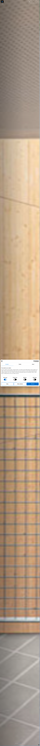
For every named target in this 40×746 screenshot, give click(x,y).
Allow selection (20, 383)
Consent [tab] (6, 364)
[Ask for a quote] (35, 1)
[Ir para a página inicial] (2, 2)
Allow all (32, 383)
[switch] (15, 379)
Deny (7, 383)
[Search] (32, 1)
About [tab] (33, 364)
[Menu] (37, 1)
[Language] (29, 1)
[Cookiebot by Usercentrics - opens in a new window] (34, 361)
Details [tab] (20, 364)
